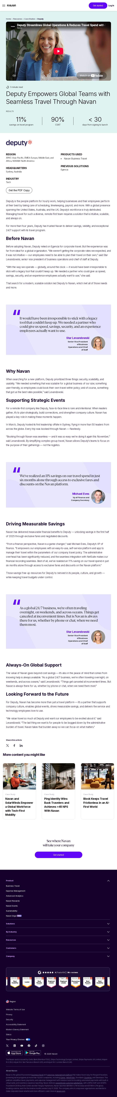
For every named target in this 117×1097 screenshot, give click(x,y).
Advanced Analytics (14, 896)
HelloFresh (70, 1077)
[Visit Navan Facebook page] (28, 1045)
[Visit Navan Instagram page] (43, 1045)
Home (8, 19)
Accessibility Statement (16, 1024)
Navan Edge (13, 916)
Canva (62, 1077)
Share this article (14, 740)
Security (9, 1019)
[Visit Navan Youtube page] (21, 1045)
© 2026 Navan (50, 1054)
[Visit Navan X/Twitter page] (7, 1046)
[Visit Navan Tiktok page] (36, 1045)
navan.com (61, 1091)
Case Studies (29, 19)
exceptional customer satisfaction (69, 1083)
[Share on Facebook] (14, 745)
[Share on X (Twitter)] (7, 745)
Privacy (9, 1014)
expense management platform (59, 1075)
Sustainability (11, 911)
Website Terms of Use (15, 1009)
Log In (111, 5)
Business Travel (13, 886)
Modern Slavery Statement (17, 1029)
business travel (37, 1075)
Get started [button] (98, 5)
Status (8, 1034)
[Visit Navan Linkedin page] (14, 1045)
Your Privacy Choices (15, 1039)
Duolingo (88, 1077)
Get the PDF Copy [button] (19, 190)
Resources (17, 19)
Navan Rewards (13, 901)
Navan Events (12, 906)
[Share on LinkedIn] (21, 745)
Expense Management (15, 891)
